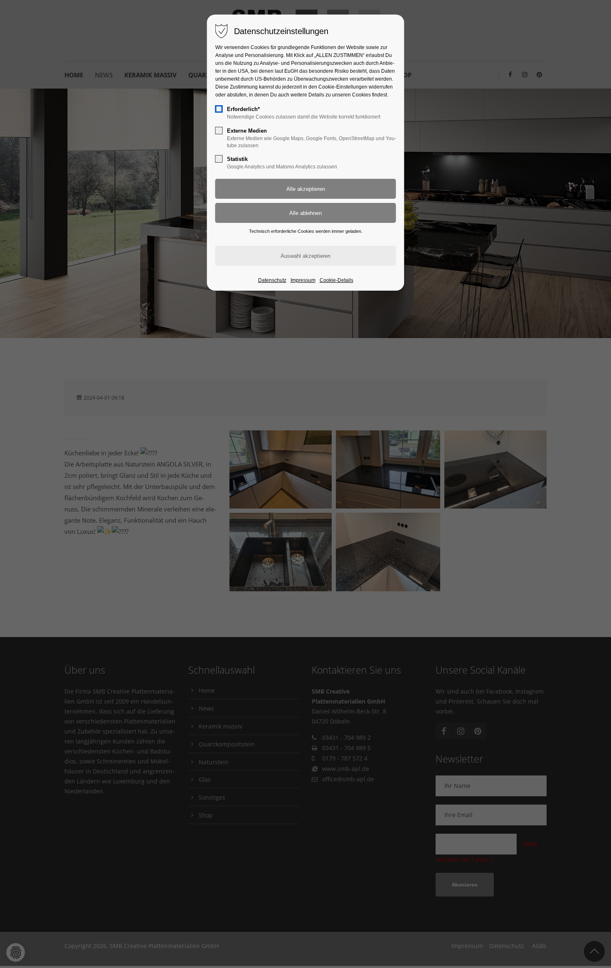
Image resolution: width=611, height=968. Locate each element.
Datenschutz (272, 280)
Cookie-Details (336, 280)
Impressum (303, 280)
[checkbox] (219, 109)
